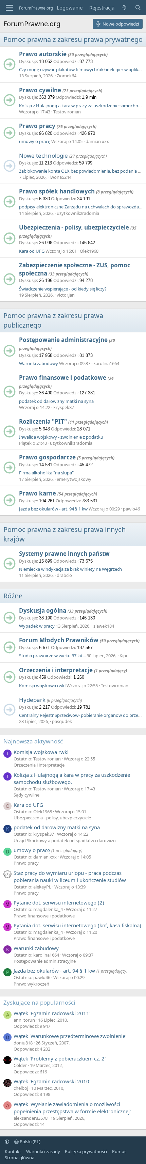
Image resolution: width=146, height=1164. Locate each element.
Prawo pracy (37, 126)
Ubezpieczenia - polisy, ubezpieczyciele (74, 227)
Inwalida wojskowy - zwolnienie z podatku (61, 437)
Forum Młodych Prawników (58, 640)
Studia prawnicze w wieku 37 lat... (52, 655)
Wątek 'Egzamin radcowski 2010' (52, 1081)
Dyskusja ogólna (42, 610)
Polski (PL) (29, 1141)
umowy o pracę (34, 141)
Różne (12, 595)
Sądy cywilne (26, 795)
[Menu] (9, 8)
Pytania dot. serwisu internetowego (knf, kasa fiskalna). (78, 925)
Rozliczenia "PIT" (43, 421)
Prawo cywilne (40, 90)
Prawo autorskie (43, 54)
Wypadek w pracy (37, 626)
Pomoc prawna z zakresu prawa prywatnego (73, 39)
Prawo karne (37, 493)
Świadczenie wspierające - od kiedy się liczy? (63, 289)
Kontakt (13, 1151)
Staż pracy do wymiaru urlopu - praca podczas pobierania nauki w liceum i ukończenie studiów (70, 876)
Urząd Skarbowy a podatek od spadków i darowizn (65, 840)
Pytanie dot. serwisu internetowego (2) (59, 902)
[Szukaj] (138, 7)
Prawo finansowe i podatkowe (62, 377)
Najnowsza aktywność (33, 741)
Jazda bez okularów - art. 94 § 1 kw (53, 509)
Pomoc (119, 1151)
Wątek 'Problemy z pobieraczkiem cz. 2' (60, 1058)
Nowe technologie (43, 155)
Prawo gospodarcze (47, 457)
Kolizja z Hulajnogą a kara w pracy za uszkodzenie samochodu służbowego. (72, 778)
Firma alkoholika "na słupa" (46, 473)
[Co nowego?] (124, 7)
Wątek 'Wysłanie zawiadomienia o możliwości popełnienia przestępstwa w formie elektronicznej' (72, 1108)
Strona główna (19, 1157)
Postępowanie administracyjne (63, 340)
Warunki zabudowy (38, 363)
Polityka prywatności (86, 1151)
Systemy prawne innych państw (64, 553)
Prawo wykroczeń (31, 984)
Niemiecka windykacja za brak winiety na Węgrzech (70, 569)
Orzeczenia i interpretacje (56, 670)
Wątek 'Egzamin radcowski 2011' (52, 1013)
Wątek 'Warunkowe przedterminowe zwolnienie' (70, 1036)
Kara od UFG (31, 251)
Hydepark (32, 700)
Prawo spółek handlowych (57, 191)
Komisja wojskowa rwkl (42, 685)
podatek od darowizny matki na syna (56, 401)
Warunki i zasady (43, 1151)
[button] (7, 1141)
